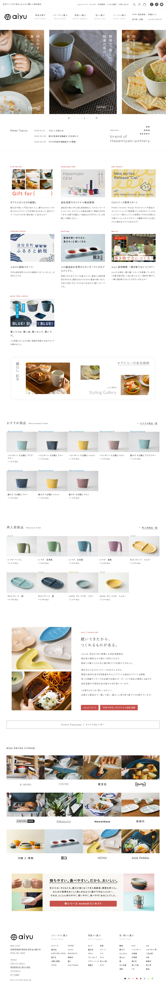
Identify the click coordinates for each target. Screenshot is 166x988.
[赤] (136, 978)
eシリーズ (54, 946)
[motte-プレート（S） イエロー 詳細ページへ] (113, 582)
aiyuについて (82, 4)
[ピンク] (133, 978)
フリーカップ (92, 957)
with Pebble (73, 965)
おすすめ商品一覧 (149, 423)
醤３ (69, 961)
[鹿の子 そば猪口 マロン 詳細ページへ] (83, 481)
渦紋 (121, 969)
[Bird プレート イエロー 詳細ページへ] (144, 546)
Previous (69, 118)
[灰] (129, 978)
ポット (102, 957)
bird (133, 946)
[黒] (125, 978)
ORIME (71, 946)
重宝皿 (54, 949)
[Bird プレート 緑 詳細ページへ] (21, 582)
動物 (121, 946)
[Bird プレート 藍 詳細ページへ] (52, 582)
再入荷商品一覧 (150, 528)
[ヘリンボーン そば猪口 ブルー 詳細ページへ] (52, 442)
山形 (147, 957)
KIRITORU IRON (58, 953)
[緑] (152, 978)
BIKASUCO (72, 953)
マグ (101, 953)
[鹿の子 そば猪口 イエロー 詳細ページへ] (52, 481)
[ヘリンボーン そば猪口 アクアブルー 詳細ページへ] (21, 442)
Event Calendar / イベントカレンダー (83, 725)
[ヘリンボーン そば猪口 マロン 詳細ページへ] (113, 442)
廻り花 (53, 957)
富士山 (122, 957)
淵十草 (148, 965)
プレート (103, 949)
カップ (90, 946)
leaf (147, 946)
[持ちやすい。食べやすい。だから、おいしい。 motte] (83, 910)
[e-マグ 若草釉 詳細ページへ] (52, 546)
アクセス (13, 960)
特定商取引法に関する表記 (20, 967)
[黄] (148, 978)
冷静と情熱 (55, 961)
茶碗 (101, 946)
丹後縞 (134, 953)
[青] (144, 978)
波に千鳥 (135, 965)
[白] (121, 978)
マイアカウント (15, 971)
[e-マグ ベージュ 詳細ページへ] (21, 546)
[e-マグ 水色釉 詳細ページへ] (83, 546)
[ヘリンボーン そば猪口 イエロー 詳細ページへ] (83, 442)
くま (133, 969)
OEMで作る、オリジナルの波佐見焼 (119, 708)
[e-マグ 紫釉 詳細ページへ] (113, 546)
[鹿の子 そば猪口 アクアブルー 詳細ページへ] (144, 442)
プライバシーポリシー (18, 963)
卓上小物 (103, 961)
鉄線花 (70, 957)
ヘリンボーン (136, 949)
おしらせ (93, 4)
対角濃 (134, 957)
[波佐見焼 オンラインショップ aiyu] (21, 939)
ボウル (90, 953)
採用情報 (101, 4)
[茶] (140, 978)
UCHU (54, 965)
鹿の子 (122, 949)
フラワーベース (93, 961)
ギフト (102, 965)
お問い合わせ (124, 4)
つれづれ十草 (151, 949)
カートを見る (14, 975)
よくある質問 (112, 4)
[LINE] (161, 4)
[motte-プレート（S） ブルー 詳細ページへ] (83, 582)
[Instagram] (156, 4)
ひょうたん (123, 953)
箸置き (90, 965)
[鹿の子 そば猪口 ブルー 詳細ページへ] (21, 481)
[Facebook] (151, 4)
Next (96, 118)
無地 (148, 969)
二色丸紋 (149, 953)
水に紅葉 (122, 965)
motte (70, 949)
